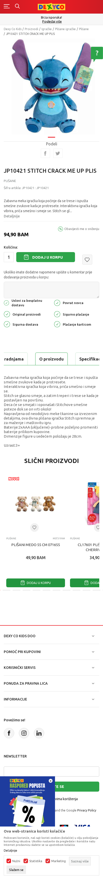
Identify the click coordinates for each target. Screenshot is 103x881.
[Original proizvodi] (7, 314)
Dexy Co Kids (13, 29)
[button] (87, 260)
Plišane (84, 29)
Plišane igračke (65, 29)
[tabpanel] (51, 86)
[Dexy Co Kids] (51, 7)
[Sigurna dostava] (7, 324)
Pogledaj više (52, 21)
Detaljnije (12, 216)
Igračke (47, 29)
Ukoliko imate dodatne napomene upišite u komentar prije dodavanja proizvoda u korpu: (48, 274)
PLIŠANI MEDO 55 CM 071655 (35, 545)
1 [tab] (51, 137)
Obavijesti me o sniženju (81, 228)
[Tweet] (58, 153)
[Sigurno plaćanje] (57, 314)
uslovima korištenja (63, 799)
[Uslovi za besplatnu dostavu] (6, 302)
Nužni (16, 861)
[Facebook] (45, 153)
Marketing (58, 861)
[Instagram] (24, 733)
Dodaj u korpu (47, 257)
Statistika (35, 861)
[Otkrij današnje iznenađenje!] (27, 803)
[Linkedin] (39, 733)
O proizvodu (51, 359)
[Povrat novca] (57, 302)
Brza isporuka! (51, 17)
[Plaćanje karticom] (57, 324)
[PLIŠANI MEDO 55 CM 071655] (35, 503)
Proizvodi (31, 29)
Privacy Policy (86, 810)
